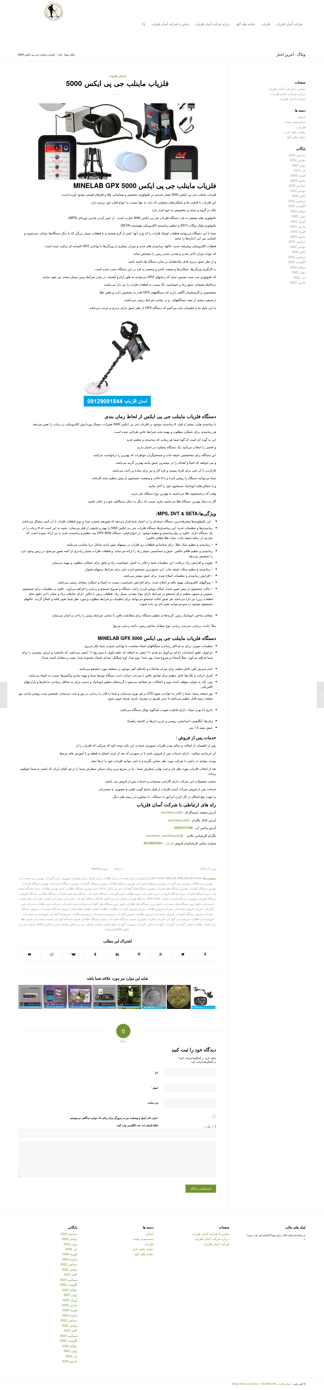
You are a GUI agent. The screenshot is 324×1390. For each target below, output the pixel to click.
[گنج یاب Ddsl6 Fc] (55, 997)
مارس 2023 (297, 226)
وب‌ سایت (153, 1102)
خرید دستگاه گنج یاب (172, 893)
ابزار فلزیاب (94, 878)
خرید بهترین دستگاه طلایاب (82, 888)
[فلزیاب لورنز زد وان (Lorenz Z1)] (320, 695)
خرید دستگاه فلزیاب (198, 893)
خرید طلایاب (133, 893)
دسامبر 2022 (297, 241)
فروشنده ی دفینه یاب (35, 914)
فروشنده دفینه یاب (104, 914)
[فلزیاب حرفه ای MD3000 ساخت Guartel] (129, 997)
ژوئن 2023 (298, 216)
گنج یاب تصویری (136, 924)
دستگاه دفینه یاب (98, 893)
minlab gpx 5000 (189, 878)
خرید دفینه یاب (150, 893)
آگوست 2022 (296, 262)
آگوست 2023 (296, 205)
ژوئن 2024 (298, 165)
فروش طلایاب (144, 914)
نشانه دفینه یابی (294, 132)
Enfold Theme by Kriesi (245, 1383)
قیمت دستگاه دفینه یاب (122, 919)
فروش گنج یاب (125, 914)
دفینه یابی (208, 904)
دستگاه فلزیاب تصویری (202, 898)
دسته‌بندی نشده (295, 121)
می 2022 (299, 277)
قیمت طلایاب (202, 924)
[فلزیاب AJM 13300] (30, 997)
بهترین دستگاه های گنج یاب (139, 888)
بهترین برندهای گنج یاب (93, 883)
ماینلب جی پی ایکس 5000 (52, 924)
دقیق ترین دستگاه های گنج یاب (107, 904)
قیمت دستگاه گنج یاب (67, 919)
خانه (60, 54)
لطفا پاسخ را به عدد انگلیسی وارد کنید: (137, 1125)
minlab (171, 878)
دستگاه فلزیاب (28, 893)
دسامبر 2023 (297, 185)
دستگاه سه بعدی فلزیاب (72, 893)
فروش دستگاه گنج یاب (189, 914)
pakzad (96, 868)
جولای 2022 (297, 267)
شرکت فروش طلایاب (160, 909)
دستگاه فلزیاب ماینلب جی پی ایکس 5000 (120, 898)
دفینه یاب (69, 898)
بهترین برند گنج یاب (178, 883)
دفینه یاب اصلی (53, 898)
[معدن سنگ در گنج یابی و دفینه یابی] (80, 997)
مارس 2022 (297, 282)
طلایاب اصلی (100, 909)
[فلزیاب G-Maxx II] (203, 997)
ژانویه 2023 (297, 236)
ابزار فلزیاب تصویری (74, 878)
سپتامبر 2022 (296, 257)
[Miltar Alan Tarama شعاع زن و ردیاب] (104, 997)
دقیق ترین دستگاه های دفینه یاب (182, 904)
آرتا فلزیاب (143, 878)
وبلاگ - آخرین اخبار (290, 54)
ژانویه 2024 (297, 180)
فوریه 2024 (298, 175)
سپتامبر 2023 (296, 201)
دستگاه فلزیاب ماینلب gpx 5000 (167, 898)
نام (155, 1072)
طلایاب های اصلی (80, 909)
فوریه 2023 (298, 231)
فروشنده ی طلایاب (202, 919)
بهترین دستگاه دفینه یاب (64, 883)
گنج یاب (169, 924)
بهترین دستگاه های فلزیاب (172, 888)
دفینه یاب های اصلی (31, 898)
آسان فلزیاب (149, 804)
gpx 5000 (157, 878)
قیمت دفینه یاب (43, 919)
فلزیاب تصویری (146, 919)
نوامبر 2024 (297, 160)
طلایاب (113, 909)
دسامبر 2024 (297, 155)
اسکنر (122, 76)
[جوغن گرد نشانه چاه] (154, 997)
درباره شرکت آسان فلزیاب (287, 93)
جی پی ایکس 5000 (110, 888)
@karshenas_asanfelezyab (165, 835)
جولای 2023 (297, 211)
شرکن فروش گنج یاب (132, 909)
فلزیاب (113, 76)
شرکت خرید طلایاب (48, 904)
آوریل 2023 (298, 221)
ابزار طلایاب (110, 878)
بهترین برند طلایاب (202, 883)
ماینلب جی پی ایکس (81, 924)
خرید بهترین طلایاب (53, 888)
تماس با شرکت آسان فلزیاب (286, 88)
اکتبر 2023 (298, 195)
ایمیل (154, 1087)
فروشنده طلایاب (81, 914)
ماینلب (98, 924)
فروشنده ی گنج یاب (178, 919)
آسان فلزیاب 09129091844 (276, 1383)
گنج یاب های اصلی (114, 924)
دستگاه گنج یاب (85, 898)
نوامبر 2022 (297, 246)
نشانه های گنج (296, 137)
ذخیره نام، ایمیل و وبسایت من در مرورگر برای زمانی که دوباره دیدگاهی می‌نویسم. (114, 1118)
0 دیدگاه (118, 868)
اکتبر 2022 (298, 251)
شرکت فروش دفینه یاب (188, 909)
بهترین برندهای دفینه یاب (150, 883)
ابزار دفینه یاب (126, 878)
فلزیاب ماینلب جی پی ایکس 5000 (117, 83)
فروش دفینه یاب (164, 914)
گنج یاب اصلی (155, 924)
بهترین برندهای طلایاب (122, 883)
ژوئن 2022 (298, 272)
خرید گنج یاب (117, 893)
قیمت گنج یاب (184, 924)
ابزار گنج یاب (52, 878)
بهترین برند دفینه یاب (31, 878)
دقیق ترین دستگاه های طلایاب (144, 904)
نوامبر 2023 (297, 190)
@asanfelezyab (171, 812)
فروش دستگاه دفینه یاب (54, 909)
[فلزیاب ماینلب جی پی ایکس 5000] (117, 141)
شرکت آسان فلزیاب (292, 98)
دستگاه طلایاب (47, 893)
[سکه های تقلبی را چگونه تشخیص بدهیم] (179, 997)
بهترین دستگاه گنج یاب (202, 888)
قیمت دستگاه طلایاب (93, 919)
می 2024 (299, 170)
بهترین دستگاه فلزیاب (36, 883)
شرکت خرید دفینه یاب (74, 904)
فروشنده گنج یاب (60, 914)
